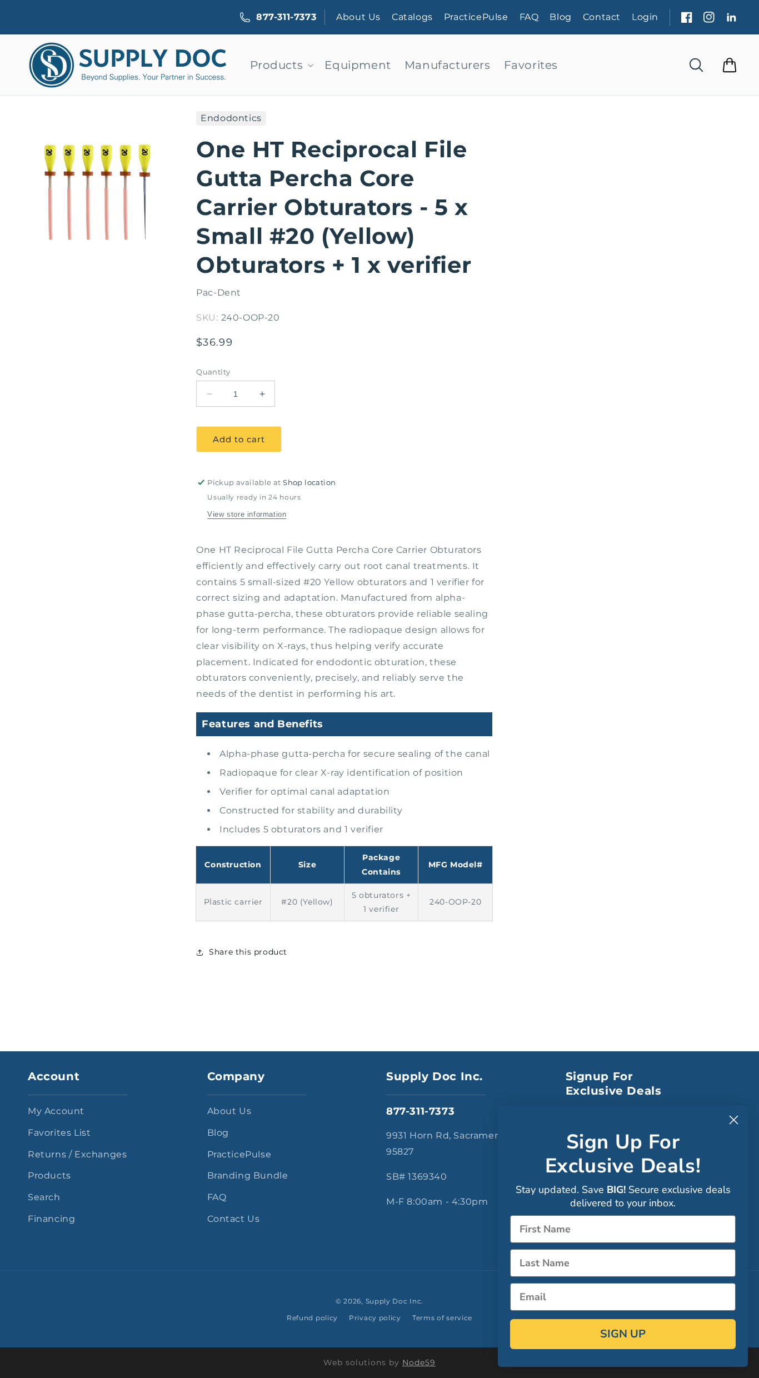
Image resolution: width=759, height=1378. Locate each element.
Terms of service (442, 1318)
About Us (358, 17)
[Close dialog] (733, 1120)
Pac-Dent (218, 292)
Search (44, 1197)
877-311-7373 (286, 17)
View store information (246, 514)
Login (645, 17)
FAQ (529, 17)
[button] (280, 65)
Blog (560, 17)
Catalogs (412, 17)
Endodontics (231, 118)
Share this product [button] (248, 952)
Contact (602, 17)
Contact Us (233, 1219)
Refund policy (312, 1318)
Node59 (419, 1362)
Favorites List (59, 1132)
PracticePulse (476, 17)
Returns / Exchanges (77, 1154)
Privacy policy (375, 1318)
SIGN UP (623, 1333)
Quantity (213, 371)
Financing (51, 1219)
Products (49, 1175)
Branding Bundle (247, 1175)
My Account (56, 1111)
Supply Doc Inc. (395, 1301)
